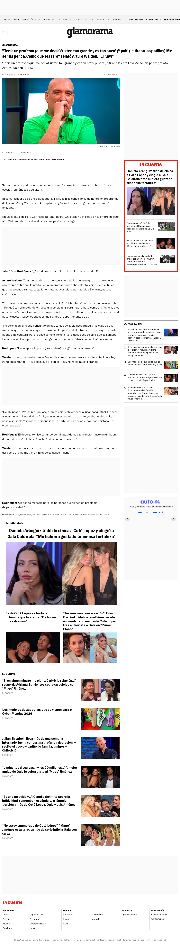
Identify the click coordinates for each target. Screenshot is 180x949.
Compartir (9, 152)
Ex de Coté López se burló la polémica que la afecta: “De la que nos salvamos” (31, 617)
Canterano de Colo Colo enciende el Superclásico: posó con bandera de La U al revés (140, 227)
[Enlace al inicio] (151, 165)
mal (57, 514)
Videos (78, 19)
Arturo (63, 514)
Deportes (48, 19)
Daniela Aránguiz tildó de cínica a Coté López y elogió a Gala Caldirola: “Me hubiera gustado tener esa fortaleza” (61, 533)
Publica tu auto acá (150, 512)
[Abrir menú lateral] (4, 32)
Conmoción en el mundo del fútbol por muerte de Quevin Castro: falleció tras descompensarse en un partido (142, 260)
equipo (83, 514)
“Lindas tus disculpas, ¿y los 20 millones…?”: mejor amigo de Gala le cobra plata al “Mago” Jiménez (39, 770)
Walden (99, 514)
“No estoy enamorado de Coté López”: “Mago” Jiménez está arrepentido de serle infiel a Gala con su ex (39, 830)
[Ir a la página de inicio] (90, 32)
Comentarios (25, 152)
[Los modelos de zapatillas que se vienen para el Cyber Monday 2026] (100, 719)
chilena (45, 514)
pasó (52, 514)
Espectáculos (31, 19)
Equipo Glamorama (18, 74)
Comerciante (153, 19)
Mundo (89, 19)
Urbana (116, 19)
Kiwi (77, 514)
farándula (36, 514)
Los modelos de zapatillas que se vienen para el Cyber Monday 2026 (37, 712)
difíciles (91, 514)
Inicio (6, 19)
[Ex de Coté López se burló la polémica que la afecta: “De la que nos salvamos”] (33, 648)
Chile (16, 19)
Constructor (135, 19)
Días (17, 514)
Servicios (103, 19)
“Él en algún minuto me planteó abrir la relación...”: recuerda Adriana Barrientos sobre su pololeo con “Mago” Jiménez (39, 685)
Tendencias (64, 19)
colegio (70, 514)
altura (106, 514)
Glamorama (10, 45)
